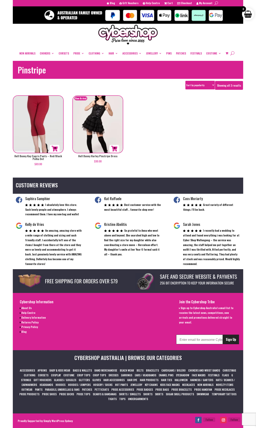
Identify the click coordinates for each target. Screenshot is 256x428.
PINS (169, 53)
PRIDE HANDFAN (203, 389)
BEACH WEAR (127, 370)
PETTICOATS (102, 389)
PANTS (38, 389)
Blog (112, 3)
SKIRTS (159, 394)
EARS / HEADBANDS (145, 375)
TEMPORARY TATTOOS (224, 394)
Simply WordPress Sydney (58, 421)
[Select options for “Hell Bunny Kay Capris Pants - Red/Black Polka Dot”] (55, 149)
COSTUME (211, 53)
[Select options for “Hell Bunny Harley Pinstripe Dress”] (114, 149)
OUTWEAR (26, 389)
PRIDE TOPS (83, 394)
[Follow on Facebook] (198, 420)
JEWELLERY (152, 53)
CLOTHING (94, 53)
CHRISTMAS (229, 370)
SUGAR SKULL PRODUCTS (180, 394)
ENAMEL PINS (166, 375)
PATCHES (181, 53)
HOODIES (60, 385)
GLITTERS (84, 380)
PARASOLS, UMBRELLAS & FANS (62, 389)
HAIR (111, 53)
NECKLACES (188, 385)
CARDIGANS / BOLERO (173, 370)
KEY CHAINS (151, 385)
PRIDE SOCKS (66, 394)
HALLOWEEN (181, 380)
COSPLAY (56, 375)
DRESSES (113, 375)
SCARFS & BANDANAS (104, 394)
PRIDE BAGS (162, 389)
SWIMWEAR (203, 394)
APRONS (42, 370)
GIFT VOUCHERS (42, 380)
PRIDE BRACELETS (181, 389)
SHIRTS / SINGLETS (130, 394)
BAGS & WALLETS (82, 370)
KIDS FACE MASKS (170, 385)
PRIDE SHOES (49, 394)
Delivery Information (33, 317)
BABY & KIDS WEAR (59, 370)
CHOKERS (45, 53)
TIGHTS (112, 399)
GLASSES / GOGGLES (65, 380)
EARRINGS (126, 375)
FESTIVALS (196, 53)
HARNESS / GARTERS (201, 380)
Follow (209, 419)
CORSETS (64, 53)
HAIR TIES (166, 380)
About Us (26, 308)
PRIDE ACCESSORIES (122, 389)
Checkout (186, 3)
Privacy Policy (29, 327)
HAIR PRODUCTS (149, 380)
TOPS (122, 399)
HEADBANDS (46, 385)
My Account (205, 3)
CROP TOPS (83, 375)
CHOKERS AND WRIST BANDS (204, 370)
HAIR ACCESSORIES (114, 380)
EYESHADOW (182, 375)
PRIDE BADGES (145, 389)
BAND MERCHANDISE (105, 370)
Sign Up (231, 339)
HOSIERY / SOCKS (102, 385)
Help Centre (152, 3)
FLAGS (225, 375)
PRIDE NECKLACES (225, 389)
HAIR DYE (132, 380)
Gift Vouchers (130, 3)
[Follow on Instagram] (223, 420)
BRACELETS (152, 370)
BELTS (140, 370)
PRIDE (76, 53)
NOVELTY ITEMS (224, 385)
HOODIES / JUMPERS (79, 385)
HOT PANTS (121, 385)
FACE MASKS (198, 375)
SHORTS (147, 394)
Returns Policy (30, 322)
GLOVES (96, 380)
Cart (170, 3)
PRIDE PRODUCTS (29, 394)
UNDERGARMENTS (138, 399)
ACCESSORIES (130, 53)
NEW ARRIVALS (27, 53)
